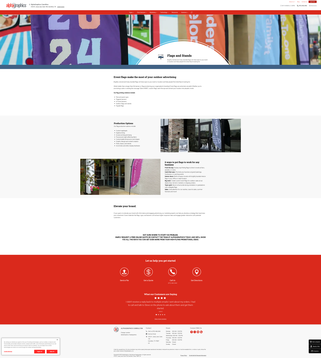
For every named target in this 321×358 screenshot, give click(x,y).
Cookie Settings (8, 351)
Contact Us (304, 2)
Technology (163, 12)
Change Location (125, 332)
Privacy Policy (183, 355)
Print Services (141, 12)
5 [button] (164, 314)
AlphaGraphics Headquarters (129, 335)
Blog (298, 2)
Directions (314, 5)
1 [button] (156, 314)
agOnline (312, 2)
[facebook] (191, 332)
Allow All (52, 351)
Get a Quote (316, 342)
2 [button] (158, 314)
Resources (175, 12)
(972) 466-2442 (303, 5)
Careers (316, 351)
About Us (291, 2)
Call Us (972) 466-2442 (154, 331)
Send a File (316, 346)
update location (60, 6)
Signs (131, 12)
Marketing (153, 12)
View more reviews (160, 319)
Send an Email (152, 334)
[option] (160, 304)
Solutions (184, 12)
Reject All (39, 351)
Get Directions (196, 280)
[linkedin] (198, 332)
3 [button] (160, 314)
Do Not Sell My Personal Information (197, 355)
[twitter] (194, 332)
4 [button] (162, 314)
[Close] (57, 340)
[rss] (201, 332)
